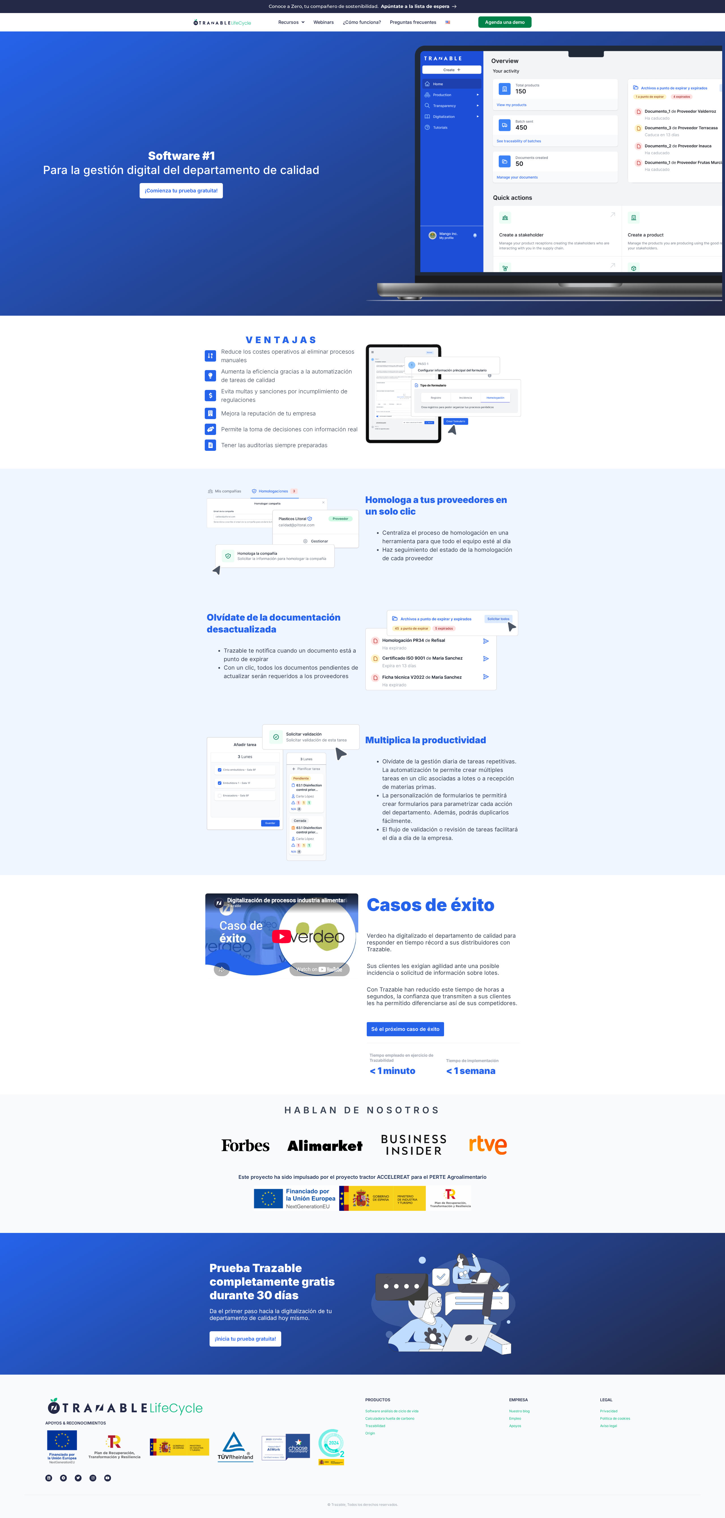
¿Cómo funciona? (362, 22)
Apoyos (515, 1426)
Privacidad (608, 1411)
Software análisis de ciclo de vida (392, 1411)
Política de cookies (615, 1418)
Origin (370, 1433)
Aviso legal (608, 1426)
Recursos (288, 22)
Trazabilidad (375, 1426)
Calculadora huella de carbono (389, 1418)
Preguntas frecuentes (413, 22)
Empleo (515, 1418)
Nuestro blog (519, 1411)
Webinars (324, 22)
